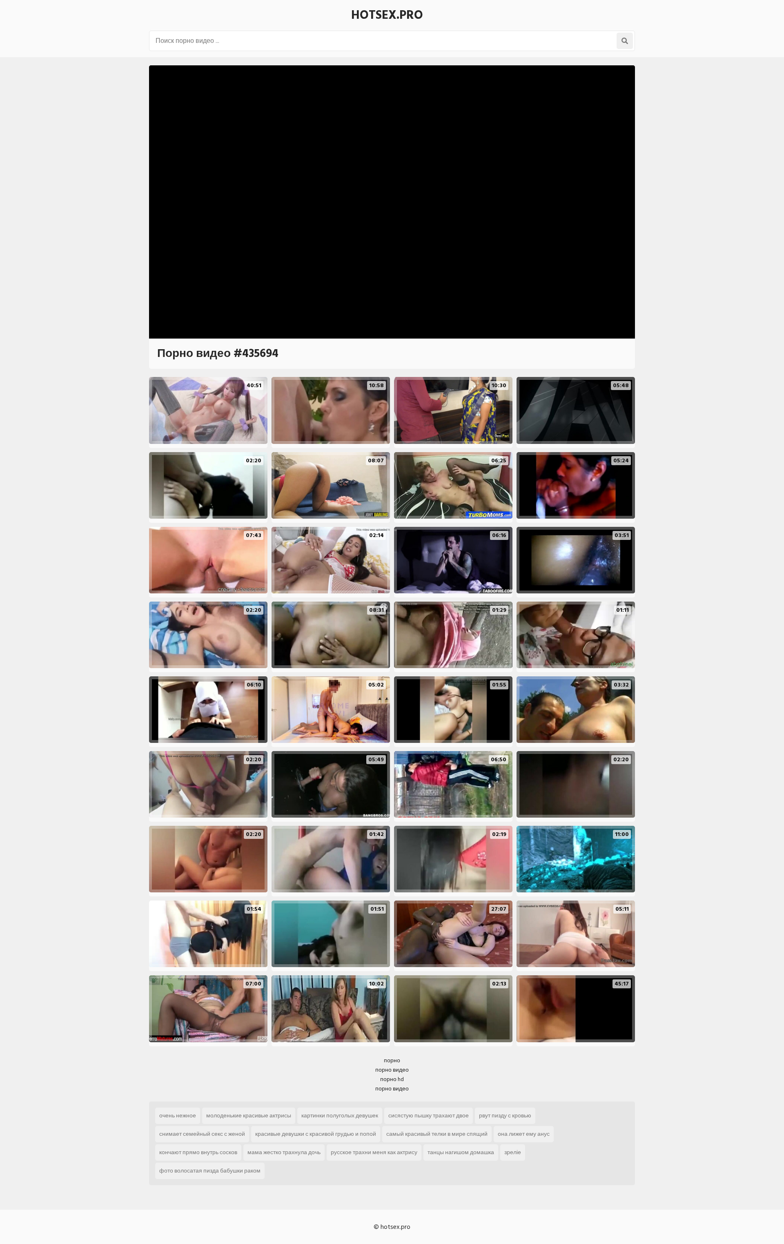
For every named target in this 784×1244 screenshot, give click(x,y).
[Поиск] (625, 41)
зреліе (512, 1152)
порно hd (392, 1079)
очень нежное (177, 1115)
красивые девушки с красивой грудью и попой (315, 1134)
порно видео (392, 1070)
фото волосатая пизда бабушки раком (210, 1170)
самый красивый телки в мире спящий (437, 1134)
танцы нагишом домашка (461, 1152)
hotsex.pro (387, 15)
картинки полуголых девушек (339, 1115)
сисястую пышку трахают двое (428, 1115)
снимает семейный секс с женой (202, 1134)
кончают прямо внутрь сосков (198, 1152)
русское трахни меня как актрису (374, 1152)
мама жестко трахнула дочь (284, 1152)
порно (392, 1060)
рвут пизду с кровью (505, 1115)
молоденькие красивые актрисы (248, 1115)
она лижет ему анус (524, 1134)
